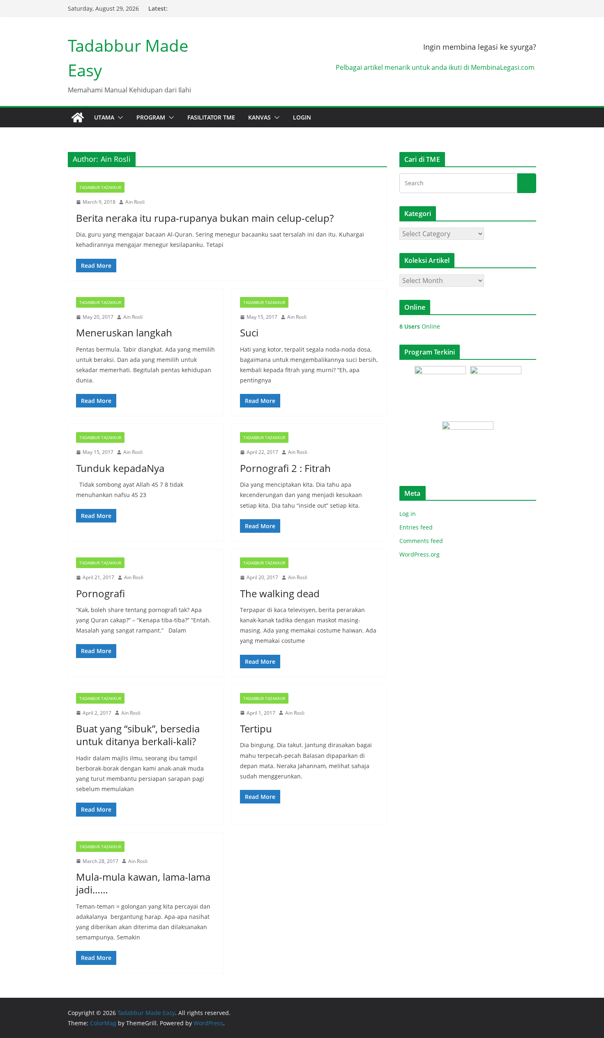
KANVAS (259, 117)
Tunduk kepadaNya (120, 468)
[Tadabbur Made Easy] (78, 117)
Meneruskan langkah (124, 332)
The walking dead (280, 593)
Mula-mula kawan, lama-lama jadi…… (143, 883)
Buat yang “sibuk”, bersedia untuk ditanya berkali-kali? (138, 735)
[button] (118, 117)
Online (419, 326)
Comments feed (421, 541)
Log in (407, 514)
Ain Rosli (135, 201)
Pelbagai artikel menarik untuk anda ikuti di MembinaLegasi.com (436, 67)
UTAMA (104, 117)
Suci (249, 332)
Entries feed (416, 527)
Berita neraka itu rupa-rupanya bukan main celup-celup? (205, 218)
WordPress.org (419, 554)
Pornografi (100, 593)
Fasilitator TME (211, 117)
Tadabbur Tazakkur (100, 187)
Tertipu (256, 728)
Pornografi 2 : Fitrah (285, 468)
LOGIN (302, 117)
